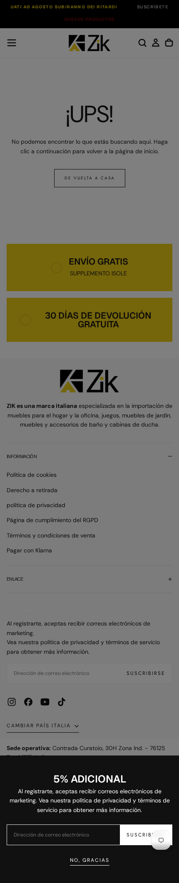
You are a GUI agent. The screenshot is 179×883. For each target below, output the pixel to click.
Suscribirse (146, 835)
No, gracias (89, 860)
